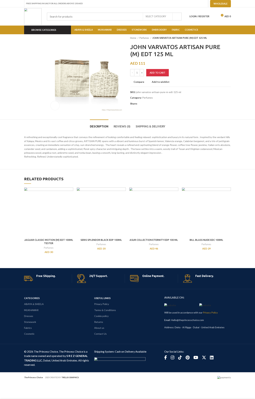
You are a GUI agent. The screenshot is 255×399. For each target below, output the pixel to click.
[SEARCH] (177, 17)
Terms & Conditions (105, 310)
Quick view (70, 201)
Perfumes (144, 38)
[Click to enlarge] (55, 105)
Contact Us (100, 333)
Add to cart (157, 72)
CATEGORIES (32, 298)
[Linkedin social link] (152, 104)
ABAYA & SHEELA (34, 304)
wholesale (220, 3)
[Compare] (70, 193)
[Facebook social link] (140, 104)
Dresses (28, 316)
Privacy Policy (101, 304)
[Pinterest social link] (148, 104)
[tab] (99, 124)
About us (99, 327)
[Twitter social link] (144, 104)
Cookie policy (101, 316)
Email (167, 320)
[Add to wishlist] (70, 209)
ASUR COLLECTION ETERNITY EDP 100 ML (154, 240)
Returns (98, 321)
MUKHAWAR (31, 310)
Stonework (30, 321)
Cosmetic (29, 333)
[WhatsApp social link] (156, 104)
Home (133, 38)
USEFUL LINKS (102, 298)
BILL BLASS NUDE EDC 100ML (206, 240)
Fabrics (28, 327)
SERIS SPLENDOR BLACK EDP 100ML (101, 240)
